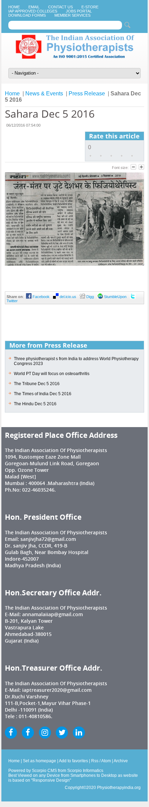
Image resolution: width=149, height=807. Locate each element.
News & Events (44, 93)
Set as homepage (39, 760)
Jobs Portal (79, 11)
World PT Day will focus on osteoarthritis (51, 373)
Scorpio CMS (44, 770)
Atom (106, 760)
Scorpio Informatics (85, 770)
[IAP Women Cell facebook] (28, 733)
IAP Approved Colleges (32, 11)
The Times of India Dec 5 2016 (42, 393)
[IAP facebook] (11, 733)
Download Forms (27, 15)
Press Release (87, 93)
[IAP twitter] (62, 733)
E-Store (89, 7)
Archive (121, 760)
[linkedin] (79, 733)
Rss (94, 760)
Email (34, 7)
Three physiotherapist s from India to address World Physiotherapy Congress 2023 (76, 361)
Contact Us (60, 7)
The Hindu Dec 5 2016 (35, 403)
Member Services (72, 15)
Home (14, 7)
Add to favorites (73, 760)
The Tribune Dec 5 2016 (37, 383)
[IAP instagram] (45, 733)
